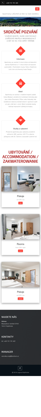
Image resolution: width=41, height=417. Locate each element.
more (20, 251)
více (20, 203)
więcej (20, 298)
